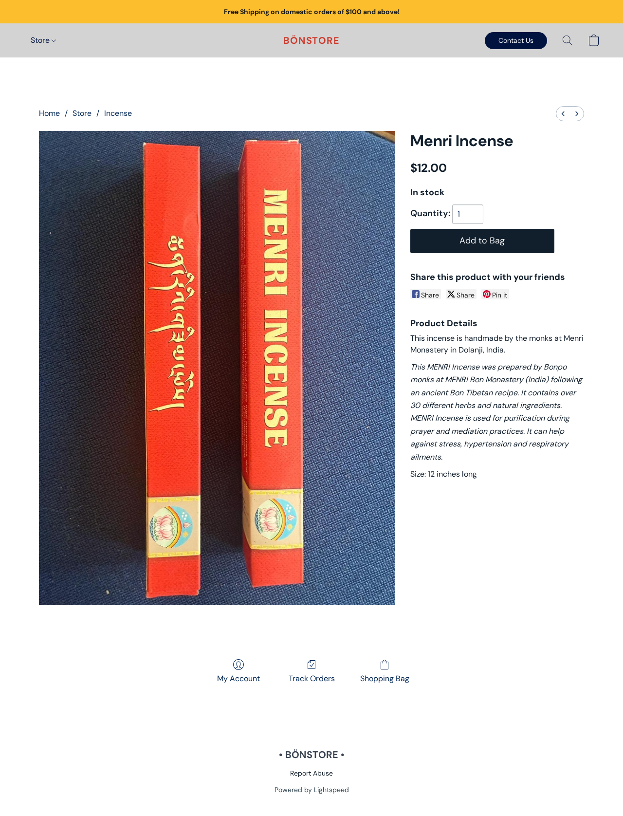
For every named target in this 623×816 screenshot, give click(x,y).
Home (49, 113)
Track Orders (312, 678)
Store (41, 40)
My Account (238, 678)
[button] (311, 40)
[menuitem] (563, 114)
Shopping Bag (384, 678)
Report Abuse (311, 773)
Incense (118, 113)
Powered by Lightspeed (312, 789)
